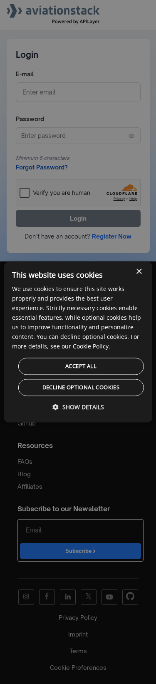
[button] (78, 407)
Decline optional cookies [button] (81, 387)
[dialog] (78, 342)
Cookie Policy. (91, 347)
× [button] (139, 272)
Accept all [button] (81, 366)
